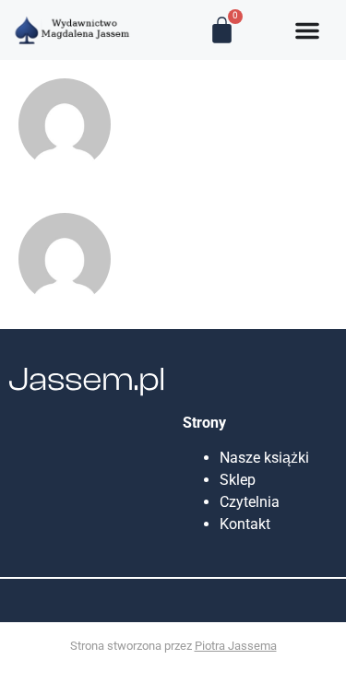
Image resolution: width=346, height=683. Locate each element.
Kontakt (245, 524)
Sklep (238, 480)
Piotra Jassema (236, 646)
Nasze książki (268, 457)
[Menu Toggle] (307, 30)
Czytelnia (250, 502)
